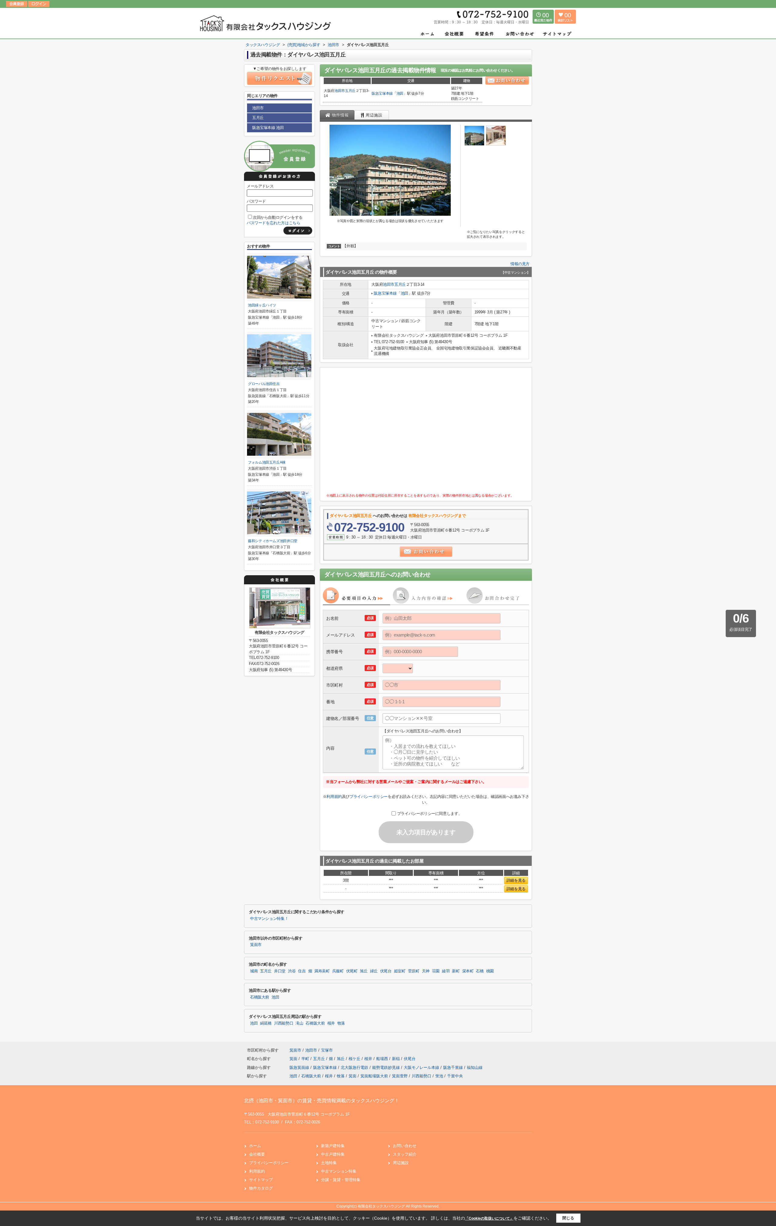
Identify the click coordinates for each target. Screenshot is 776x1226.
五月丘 (350, 91)
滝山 (299, 1023)
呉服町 (338, 971)
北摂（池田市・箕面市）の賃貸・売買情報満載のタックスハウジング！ (321, 1100)
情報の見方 (520, 264)
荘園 (436, 971)
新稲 (396, 1058)
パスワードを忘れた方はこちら (273, 223)
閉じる (568, 1218)
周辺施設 (401, 1162)
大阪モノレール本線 (422, 1067)
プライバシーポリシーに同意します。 (429, 813)
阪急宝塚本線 (382, 93)
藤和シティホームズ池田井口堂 (272, 541)
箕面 (294, 1058)
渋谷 (292, 971)
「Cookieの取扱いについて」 (489, 1218)
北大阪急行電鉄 (355, 1067)
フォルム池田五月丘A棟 (267, 462)
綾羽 (446, 971)
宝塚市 (327, 1050)
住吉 (302, 971)
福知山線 (475, 1067)
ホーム (255, 1145)
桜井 (331, 1023)
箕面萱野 (400, 1076)
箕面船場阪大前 (374, 1076)
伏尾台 (386, 971)
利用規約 (334, 796)
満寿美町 (322, 971)
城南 (254, 971)
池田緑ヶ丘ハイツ (262, 305)
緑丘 (374, 971)
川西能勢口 (283, 1023)
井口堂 (280, 971)
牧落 (341, 1023)
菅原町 (414, 971)
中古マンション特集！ (269, 919)
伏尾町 (352, 971)
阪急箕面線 (299, 1067)
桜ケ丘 (355, 1058)
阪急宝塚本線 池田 (268, 127)
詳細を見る (516, 880)
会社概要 (257, 1154)
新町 (456, 971)
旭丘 (363, 971)
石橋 (479, 971)
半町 (305, 1058)
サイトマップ (261, 1179)
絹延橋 (266, 1023)
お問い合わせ (404, 1145)
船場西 (382, 1058)
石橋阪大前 (259, 997)
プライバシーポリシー (369, 796)
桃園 (490, 971)
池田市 (339, 91)
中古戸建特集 (333, 1154)
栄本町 (468, 971)
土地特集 (329, 1162)
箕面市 (256, 945)
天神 (426, 971)
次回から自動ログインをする (278, 217)
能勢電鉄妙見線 (386, 1067)
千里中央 (455, 1076)
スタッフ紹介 (404, 1154)
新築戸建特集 (333, 1145)
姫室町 (400, 971)
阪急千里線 (453, 1067)
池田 (399, 93)
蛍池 (439, 1076)
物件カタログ (261, 1188)
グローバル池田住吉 (264, 384)
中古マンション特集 (338, 1171)
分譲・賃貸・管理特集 (340, 1179)
